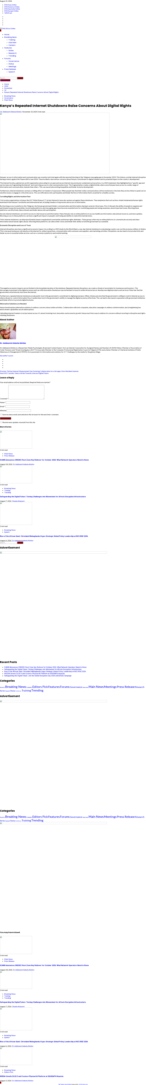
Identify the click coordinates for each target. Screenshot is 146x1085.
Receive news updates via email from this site (18, 422)
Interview (12, 42)
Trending (12, 56)
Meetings (12, 66)
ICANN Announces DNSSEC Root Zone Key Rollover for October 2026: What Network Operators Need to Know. (44, 460)
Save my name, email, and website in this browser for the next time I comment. (30, 414)
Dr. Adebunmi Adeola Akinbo (11, 112)
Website (3, 410)
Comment (4, 399)
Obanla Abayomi (18, 501)
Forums (7, 58)
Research (13, 53)
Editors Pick (40, 686)
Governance (14, 61)
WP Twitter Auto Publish (65, 1084)
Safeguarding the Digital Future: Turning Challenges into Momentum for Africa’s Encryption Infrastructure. (43, 497)
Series (11, 50)
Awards (2, 687)
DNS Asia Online (10, 5)
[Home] (0, 30)
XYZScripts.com (83, 1084)
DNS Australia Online (12, 9)
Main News (8, 100)
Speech (12, 72)
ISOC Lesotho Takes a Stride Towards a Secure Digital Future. (24, 373)
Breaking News (10, 37)
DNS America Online (11, 7)
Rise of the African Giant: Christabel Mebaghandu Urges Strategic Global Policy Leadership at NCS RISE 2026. (44, 536)
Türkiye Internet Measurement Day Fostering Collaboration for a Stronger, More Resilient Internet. (39, 371)
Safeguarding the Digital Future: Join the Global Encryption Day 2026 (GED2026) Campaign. (38, 676)
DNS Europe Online (11, 11)
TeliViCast (8, 13)
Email (2, 406)
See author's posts (6, 356)
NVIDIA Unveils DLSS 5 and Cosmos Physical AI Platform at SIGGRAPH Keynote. (34, 674)
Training (12, 40)
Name (3, 402)
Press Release (10, 69)
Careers (12, 45)
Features (8, 48)
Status (11, 64)
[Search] (0, 76)
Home (6, 34)
